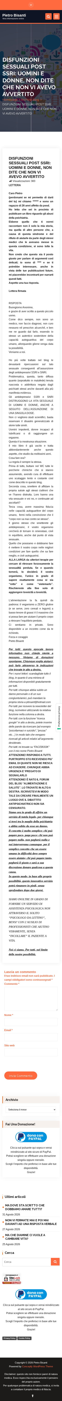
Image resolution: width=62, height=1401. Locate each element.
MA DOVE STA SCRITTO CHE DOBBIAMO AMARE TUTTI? (25, 1207)
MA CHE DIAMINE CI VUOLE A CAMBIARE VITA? (25, 1236)
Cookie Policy (24, 1338)
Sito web (9, 1045)
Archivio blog (30, 99)
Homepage (10, 99)
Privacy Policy (9, 1338)
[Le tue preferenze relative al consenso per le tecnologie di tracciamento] (59, 718)
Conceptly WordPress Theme (37, 1366)
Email (8, 1030)
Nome (8, 1015)
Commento (11, 984)
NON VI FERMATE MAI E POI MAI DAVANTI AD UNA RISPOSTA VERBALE (31, 1222)
